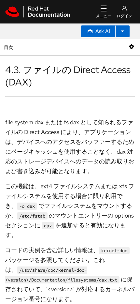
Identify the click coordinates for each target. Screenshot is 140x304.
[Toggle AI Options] (122, 31)
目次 (9, 47)
